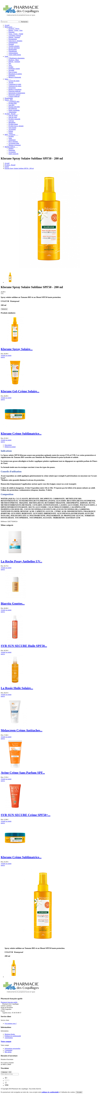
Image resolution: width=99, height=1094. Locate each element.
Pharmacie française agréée (9, 1002)
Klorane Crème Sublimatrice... (21, 433)
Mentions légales (10, 1034)
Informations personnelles (12, 1048)
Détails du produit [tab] (10, 447)
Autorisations (9, 1037)
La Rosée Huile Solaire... (17, 688)
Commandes (8, 1050)
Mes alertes (8, 1052)
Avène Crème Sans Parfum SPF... (23, 772)
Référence (4, 521)
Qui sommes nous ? (11, 1023)
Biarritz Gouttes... (13, 603)
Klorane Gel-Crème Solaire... (20, 391)
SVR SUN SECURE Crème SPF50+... (25, 815)
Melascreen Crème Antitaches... (21, 730)
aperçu (3, 357)
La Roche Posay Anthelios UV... (21, 561)
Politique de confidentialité (13, 1036)
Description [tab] (8, 445)
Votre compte (6, 1041)
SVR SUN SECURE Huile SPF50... (24, 645)
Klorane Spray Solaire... (17, 349)
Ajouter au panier (6, 355)
